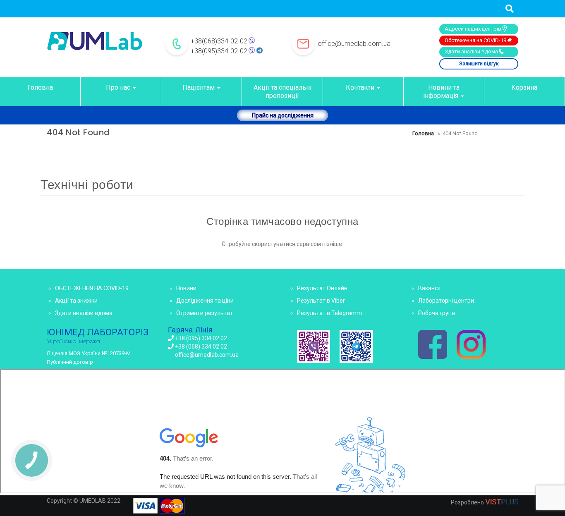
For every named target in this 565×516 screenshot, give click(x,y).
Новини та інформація (441, 92)
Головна (40, 87)
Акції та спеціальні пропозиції (282, 92)
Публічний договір (70, 362)
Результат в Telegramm (329, 313)
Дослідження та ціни (205, 300)
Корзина (524, 87)
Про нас (119, 87)
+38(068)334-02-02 (219, 41)
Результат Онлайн (322, 288)
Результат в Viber (321, 300)
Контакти (361, 87)
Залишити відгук (478, 64)
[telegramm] (356, 346)
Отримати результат (204, 313)
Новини (186, 288)
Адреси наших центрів (473, 29)
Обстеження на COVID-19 (475, 40)
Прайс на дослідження (283, 115)
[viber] (313, 346)
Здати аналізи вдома (471, 51)
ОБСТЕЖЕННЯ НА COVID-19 (92, 288)
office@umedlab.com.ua (354, 44)
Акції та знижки (76, 300)
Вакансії (429, 288)
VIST (501, 501)
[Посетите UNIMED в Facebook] (432, 345)
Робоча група (436, 313)
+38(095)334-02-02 (219, 51)
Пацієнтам (199, 87)
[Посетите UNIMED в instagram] (471, 345)
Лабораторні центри (446, 300)
